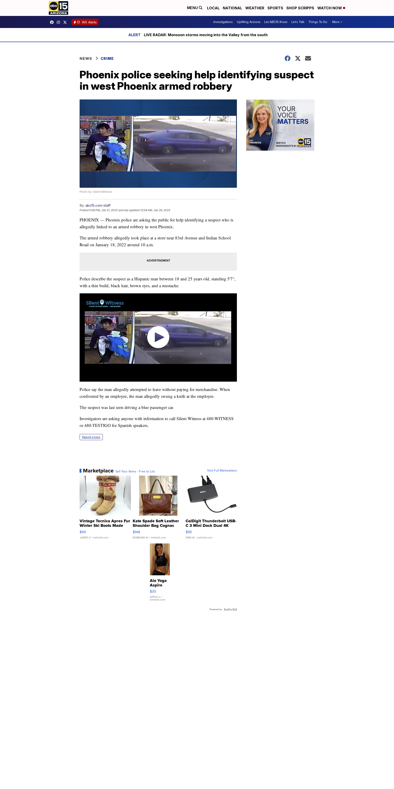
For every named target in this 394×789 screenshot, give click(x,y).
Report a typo (91, 437)
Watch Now (330, 8)
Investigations (223, 22)
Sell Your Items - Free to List (135, 471)
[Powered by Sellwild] (230, 609)
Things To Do (317, 22)
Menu (193, 8)
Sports (275, 8)
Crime (107, 58)
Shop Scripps (300, 8)
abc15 (53, 22)
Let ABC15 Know (275, 22)
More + (337, 22)
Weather (254, 8)
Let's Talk (297, 22)
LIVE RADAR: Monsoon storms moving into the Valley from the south (206, 35)
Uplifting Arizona (248, 22)
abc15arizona (59, 22)
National (232, 8)
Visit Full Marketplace (222, 470)
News (86, 58)
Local (213, 8)
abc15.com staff (98, 205)
